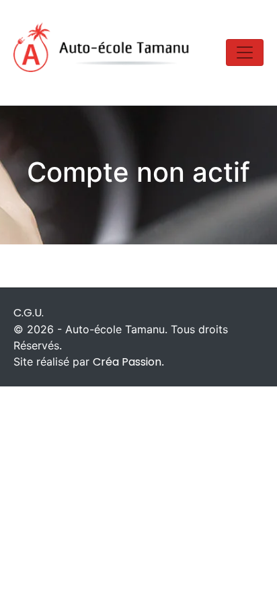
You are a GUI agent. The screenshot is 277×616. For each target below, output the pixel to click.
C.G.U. (28, 312)
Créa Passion (127, 362)
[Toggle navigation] (245, 52)
